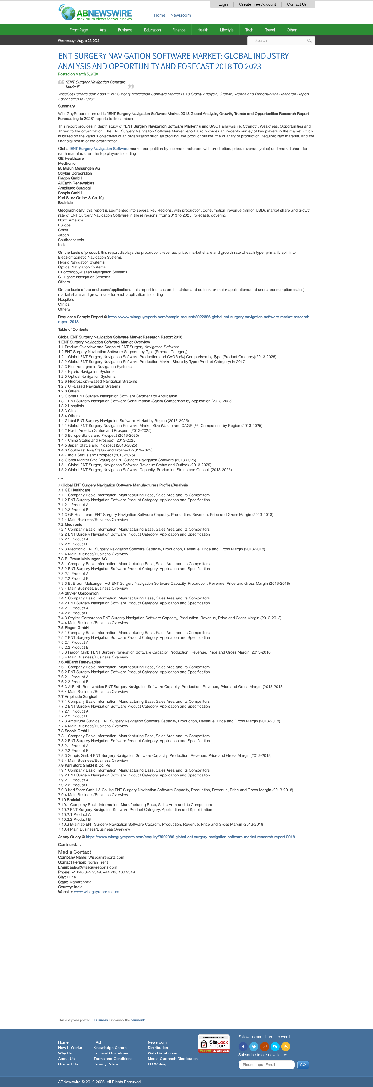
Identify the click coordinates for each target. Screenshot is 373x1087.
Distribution (158, 1048)
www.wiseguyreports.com (96, 892)
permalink (138, 1020)
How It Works (70, 1048)
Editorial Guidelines (111, 1053)
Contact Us (297, 4)
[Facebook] (243, 1047)
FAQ (97, 1042)
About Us (66, 1059)
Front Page (79, 30)
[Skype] (275, 1047)
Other (292, 30)
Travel (270, 30)
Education (152, 30)
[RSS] (285, 1047)
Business (125, 30)
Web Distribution (162, 1053)
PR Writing (157, 1064)
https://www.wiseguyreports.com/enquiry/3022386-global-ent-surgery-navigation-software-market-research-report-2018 (190, 837)
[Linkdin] (264, 1047)
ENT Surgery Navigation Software (99, 148)
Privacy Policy (106, 1064)
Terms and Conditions (113, 1059)
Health (202, 30)
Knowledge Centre (110, 1048)
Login (223, 4)
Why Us (65, 1053)
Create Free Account (257, 4)
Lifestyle (227, 30)
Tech (249, 30)
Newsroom (181, 15)
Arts (103, 30)
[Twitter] (253, 1047)
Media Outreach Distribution (173, 1059)
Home (159, 15)
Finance (179, 30)
